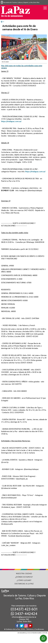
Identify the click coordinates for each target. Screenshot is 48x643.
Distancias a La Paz (24, 584)
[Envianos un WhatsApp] (43, 638)
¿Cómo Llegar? (24, 580)
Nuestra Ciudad (24, 573)
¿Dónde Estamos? (24, 577)
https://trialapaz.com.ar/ (11, 121)
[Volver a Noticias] (3, 21)
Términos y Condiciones (35, 629)
